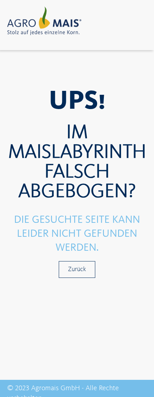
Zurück (77, 269)
